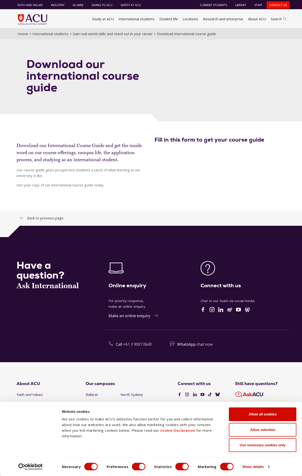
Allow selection (262, 430)
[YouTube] (202, 395)
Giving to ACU (102, 5)
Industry (57, 5)
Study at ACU (103, 18)
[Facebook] (179, 395)
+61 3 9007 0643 (137, 344)
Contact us (278, 5)
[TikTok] (210, 395)
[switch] (138, 466)
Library (240, 5)
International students (136, 18)
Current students (213, 5)
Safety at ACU (131, 5)
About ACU (257, 18)
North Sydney (132, 394)
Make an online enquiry (129, 315)
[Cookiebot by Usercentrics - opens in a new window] (30, 466)
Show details (253, 467)
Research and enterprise (223, 18)
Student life (168, 18)
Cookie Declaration (177, 430)
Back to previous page (45, 218)
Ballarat (92, 394)
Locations (190, 18)
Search (276, 18)
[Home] (32, 19)
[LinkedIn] (195, 395)
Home (23, 33)
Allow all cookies (263, 414)
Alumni (78, 5)
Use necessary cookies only (262, 445)
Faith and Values (30, 5)
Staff (258, 5)
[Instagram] (187, 395)
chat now (205, 344)
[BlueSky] (217, 395)
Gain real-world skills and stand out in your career (113, 33)
